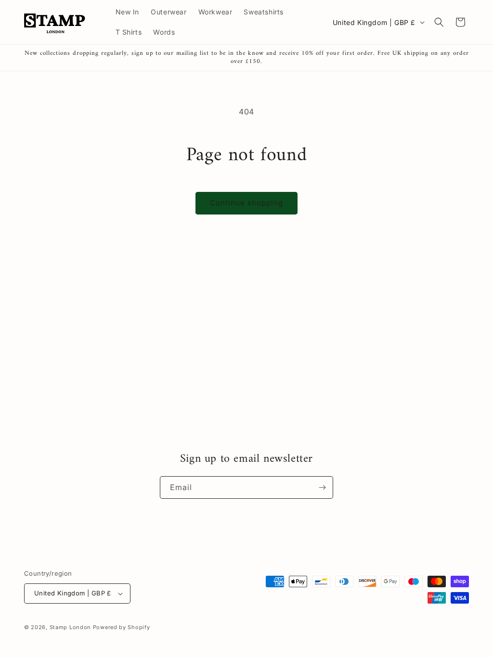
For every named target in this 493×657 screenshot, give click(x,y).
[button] (439, 22)
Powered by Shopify (121, 627)
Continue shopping (246, 202)
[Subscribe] (322, 487)
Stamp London (70, 627)
